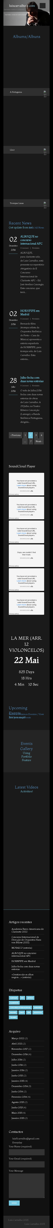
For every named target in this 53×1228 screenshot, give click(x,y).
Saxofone (38, 1012)
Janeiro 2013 (18, 1118)
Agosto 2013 (18, 1102)
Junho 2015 (17, 1075)
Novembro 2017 (20, 1048)
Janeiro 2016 (18, 1070)
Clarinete (14, 1003)
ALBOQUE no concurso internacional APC (24, 954)
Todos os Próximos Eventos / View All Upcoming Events (26, 716)
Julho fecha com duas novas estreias (31, 379)
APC (22, 998)
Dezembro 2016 (20, 1054)
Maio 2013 (17, 1112)
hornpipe (37, 1007)
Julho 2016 (17, 1059)
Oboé (22, 1012)
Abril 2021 (17, 1043)
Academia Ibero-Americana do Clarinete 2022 (28, 930)
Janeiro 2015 (18, 1080)
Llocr (12, 150)
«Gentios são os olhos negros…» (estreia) (22, 976)
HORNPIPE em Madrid (24, 961)
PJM (28, 1012)
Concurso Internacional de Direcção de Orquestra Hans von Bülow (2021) (26, 939)
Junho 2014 (17, 1091)
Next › (39, 441)
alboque (13, 998)
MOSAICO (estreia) (22, 947)
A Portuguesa (16, 92)
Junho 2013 (17, 1107)
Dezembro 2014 (20, 1086)
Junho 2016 (17, 1064)
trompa (13, 1017)
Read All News (36, 227)
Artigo (30, 998)
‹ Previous (15, 435)
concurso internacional (20, 1007)
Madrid (13, 1012)
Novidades (35, 248)
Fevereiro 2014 (19, 1096)
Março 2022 (18, 1038)
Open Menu (43, 5)
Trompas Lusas (17, 203)
